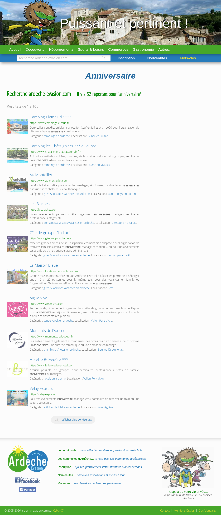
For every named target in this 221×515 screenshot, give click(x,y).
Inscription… (100, 467)
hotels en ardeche (55, 378)
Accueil (15, 49)
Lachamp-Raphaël (119, 255)
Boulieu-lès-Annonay (110, 349)
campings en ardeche (57, 136)
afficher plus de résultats (77, 419)
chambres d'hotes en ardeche (62, 349)
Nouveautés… (91, 475)
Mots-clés (188, 58)
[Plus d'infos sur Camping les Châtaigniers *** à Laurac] (17, 155)
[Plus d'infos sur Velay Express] (17, 398)
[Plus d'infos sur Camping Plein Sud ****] (17, 126)
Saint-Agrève (105, 407)
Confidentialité (208, 510)
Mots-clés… (90, 483)
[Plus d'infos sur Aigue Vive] (17, 309)
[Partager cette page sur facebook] (27, 492)
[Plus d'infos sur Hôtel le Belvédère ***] (17, 369)
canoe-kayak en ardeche (58, 320)
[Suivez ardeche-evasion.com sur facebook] (28, 482)
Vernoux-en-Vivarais (124, 223)
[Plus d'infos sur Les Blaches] (17, 213)
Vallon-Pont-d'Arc (101, 320)
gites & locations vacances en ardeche (67, 194)
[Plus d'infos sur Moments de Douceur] (17, 340)
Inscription (126, 58)
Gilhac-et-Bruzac (98, 136)
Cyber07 (58, 510)
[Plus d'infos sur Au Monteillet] (17, 184)
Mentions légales (184, 510)
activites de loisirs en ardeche (62, 407)
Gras (110, 288)
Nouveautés (157, 58)
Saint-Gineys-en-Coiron (122, 194)
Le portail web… (100, 450)
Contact (165, 510)
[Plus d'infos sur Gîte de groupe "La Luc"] (17, 244)
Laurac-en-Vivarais (99, 165)
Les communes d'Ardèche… (102, 458)
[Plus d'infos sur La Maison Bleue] (17, 276)
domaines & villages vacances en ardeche (69, 223)
